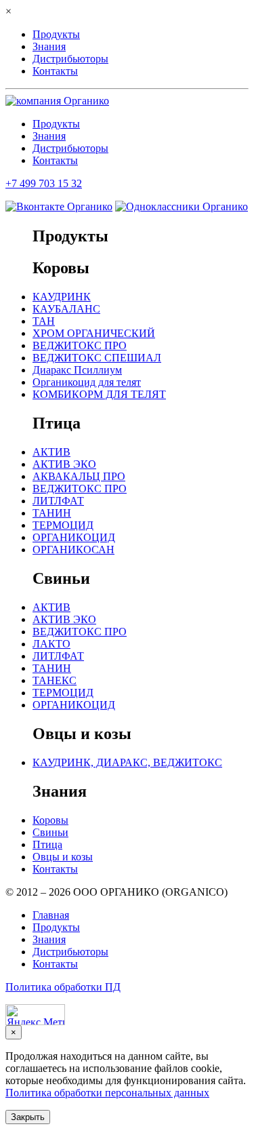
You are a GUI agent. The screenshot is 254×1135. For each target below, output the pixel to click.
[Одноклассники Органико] (181, 206)
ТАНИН (52, 513)
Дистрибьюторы (70, 58)
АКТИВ (51, 452)
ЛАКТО (51, 644)
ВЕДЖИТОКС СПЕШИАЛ (97, 357)
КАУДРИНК (62, 296)
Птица (47, 844)
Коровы (50, 820)
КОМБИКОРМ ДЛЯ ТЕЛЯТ (99, 394)
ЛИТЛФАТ (58, 500)
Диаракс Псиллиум (77, 370)
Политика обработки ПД (63, 987)
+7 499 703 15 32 (43, 183)
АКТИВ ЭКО (64, 464)
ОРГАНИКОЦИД (74, 537)
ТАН (44, 321)
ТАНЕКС (55, 680)
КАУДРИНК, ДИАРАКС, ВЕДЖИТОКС (127, 762)
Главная (51, 915)
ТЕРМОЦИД (63, 525)
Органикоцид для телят (87, 382)
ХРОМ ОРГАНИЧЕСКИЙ (94, 333)
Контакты (55, 71)
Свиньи (50, 832)
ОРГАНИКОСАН (73, 549)
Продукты (56, 34)
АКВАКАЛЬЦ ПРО (79, 476)
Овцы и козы (63, 856)
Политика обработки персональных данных (107, 1092)
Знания (49, 46)
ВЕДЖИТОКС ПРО (80, 345)
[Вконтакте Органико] (58, 206)
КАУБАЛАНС (66, 309)
